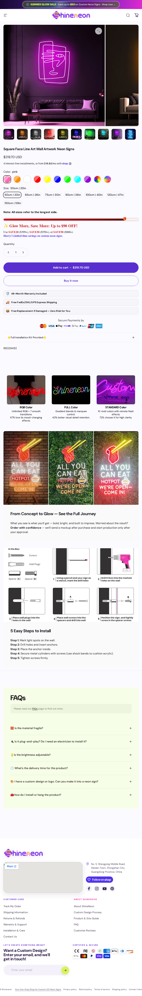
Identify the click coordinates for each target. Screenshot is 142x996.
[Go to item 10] (130, 134)
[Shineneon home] (23, 853)
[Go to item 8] (103, 134)
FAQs (35, 708)
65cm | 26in (32, 195)
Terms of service (102, 989)
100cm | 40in (94, 195)
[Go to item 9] (117, 134)
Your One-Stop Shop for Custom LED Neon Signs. (38, 989)
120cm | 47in (115, 195)
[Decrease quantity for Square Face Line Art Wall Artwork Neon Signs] (8, 252)
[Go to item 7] (90, 134)
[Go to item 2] (22, 134)
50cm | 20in (12, 195)
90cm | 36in (73, 195)
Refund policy (85, 989)
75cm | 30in (52, 195)
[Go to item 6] (76, 134)
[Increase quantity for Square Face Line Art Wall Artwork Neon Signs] (24, 252)
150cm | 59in (13, 203)
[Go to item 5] (62, 134)
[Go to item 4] (49, 134)
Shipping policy (119, 989)
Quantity (9, 244)
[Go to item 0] (8, 134)
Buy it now (71, 281)
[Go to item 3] (35, 134)
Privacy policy (70, 989)
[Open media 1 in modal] (98, 31)
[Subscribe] (65, 970)
